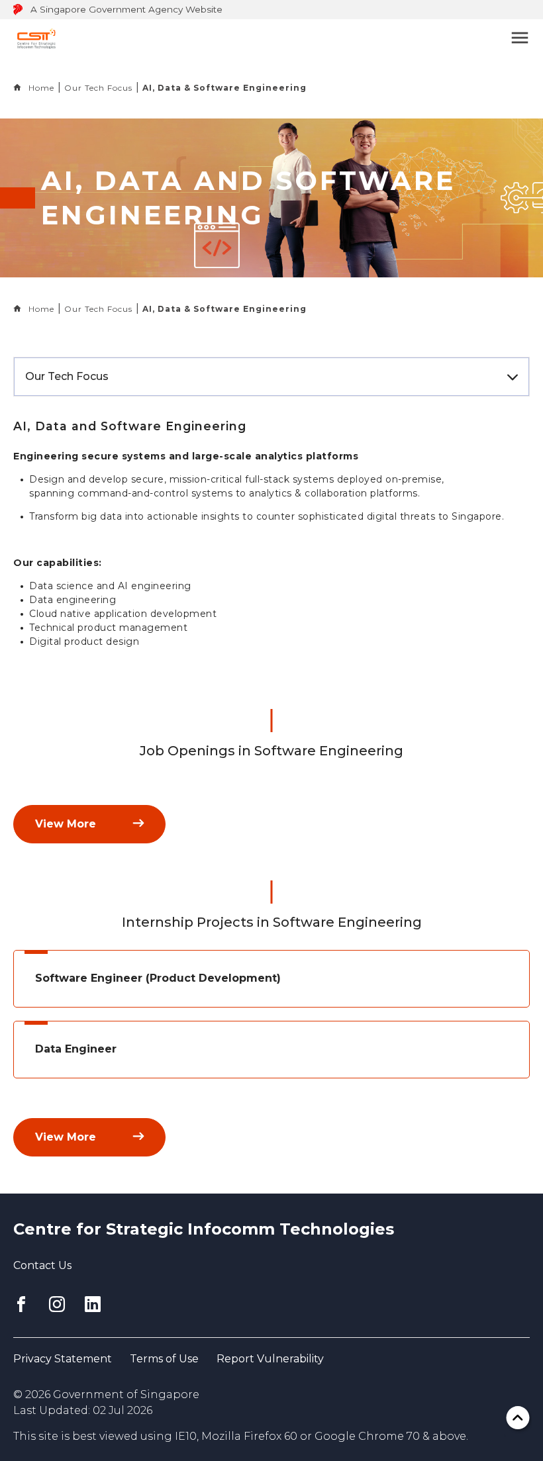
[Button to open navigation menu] (503, 37)
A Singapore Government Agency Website (126, 9)
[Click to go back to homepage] (36, 37)
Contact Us (42, 1265)
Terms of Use (164, 1358)
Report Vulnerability (270, 1358)
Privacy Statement (62, 1358)
